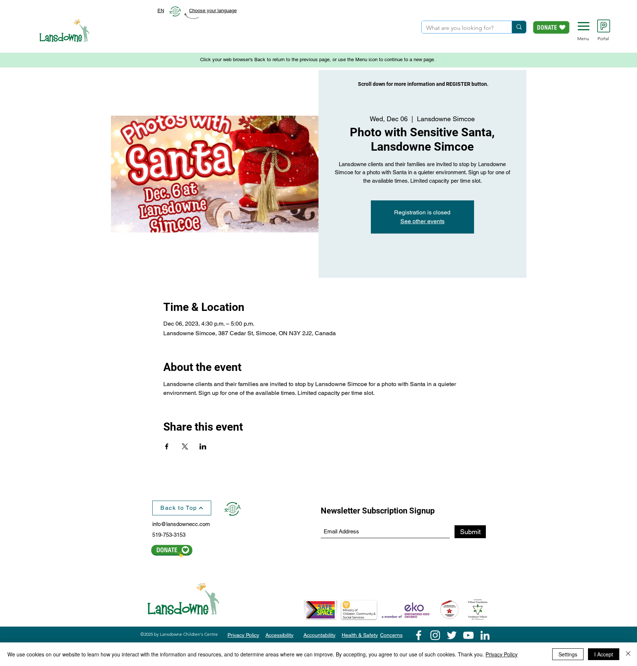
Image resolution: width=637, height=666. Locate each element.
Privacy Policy (501, 654)
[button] (583, 26)
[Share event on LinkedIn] (202, 446)
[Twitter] (451, 635)
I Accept (603, 654)
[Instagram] (435, 635)
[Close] (628, 654)
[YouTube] (468, 635)
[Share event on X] (184, 446)
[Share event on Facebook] (166, 446)
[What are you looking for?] (519, 27)
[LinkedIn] (484, 635)
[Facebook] (418, 635)
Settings (567, 654)
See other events (422, 221)
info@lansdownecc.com (181, 524)
